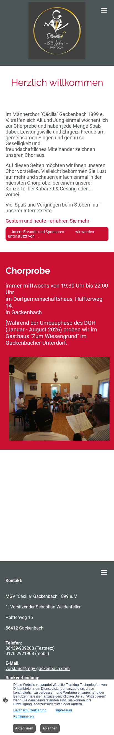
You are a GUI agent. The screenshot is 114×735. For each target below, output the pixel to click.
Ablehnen (50, 728)
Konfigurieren (23, 716)
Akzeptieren (24, 728)
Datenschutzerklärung (29, 710)
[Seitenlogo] (57, 30)
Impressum (63, 710)
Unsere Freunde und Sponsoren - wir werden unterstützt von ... (51, 234)
